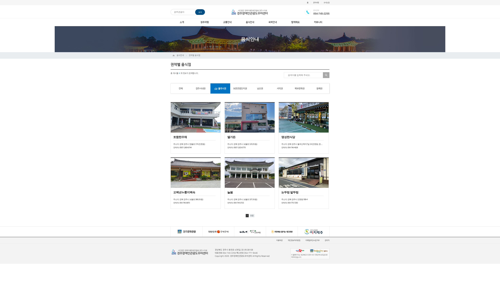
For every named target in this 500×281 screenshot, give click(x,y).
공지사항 (316, 3)
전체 (181, 88)
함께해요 (295, 22)
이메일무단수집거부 (312, 240)
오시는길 (326, 3)
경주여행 (204, 22)
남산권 (260, 88)
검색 (200, 12)
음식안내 (250, 22)
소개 (182, 22)
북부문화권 (299, 88)
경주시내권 (200, 88)
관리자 (327, 240)
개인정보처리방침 (294, 240)
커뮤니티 (318, 22)
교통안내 (227, 22)
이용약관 (279, 240)
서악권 (280, 88)
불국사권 (222, 88)
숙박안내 (272, 22)
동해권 (319, 88)
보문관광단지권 (240, 88)
